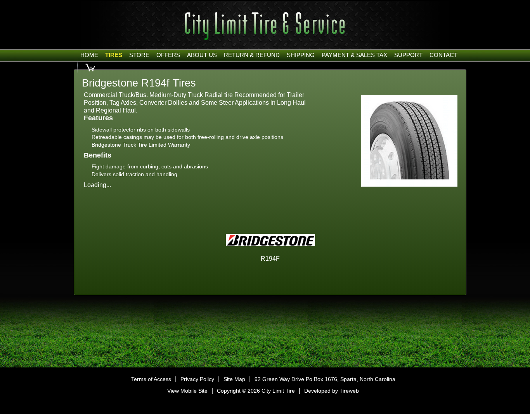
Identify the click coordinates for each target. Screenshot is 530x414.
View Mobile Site (187, 391)
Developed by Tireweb (331, 391)
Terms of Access (151, 379)
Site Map (234, 379)
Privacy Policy (197, 379)
